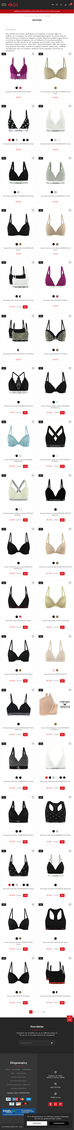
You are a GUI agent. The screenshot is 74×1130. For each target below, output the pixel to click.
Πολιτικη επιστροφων (18, 1081)
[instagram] (55, 1104)
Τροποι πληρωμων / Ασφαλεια (18, 1085)
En (53, 4)
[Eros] (13, 4)
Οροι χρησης (21, 1073)
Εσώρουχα (40, 16)
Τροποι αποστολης (18, 1077)
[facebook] (50, 1104)
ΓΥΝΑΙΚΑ (32, 16)
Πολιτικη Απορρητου (18, 1088)
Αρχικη (7, 1069)
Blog (13, 1073)
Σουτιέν (47, 16)
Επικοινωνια (27, 1069)
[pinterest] (60, 1104)
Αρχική (26, 16)
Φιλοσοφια (16, 1069)
